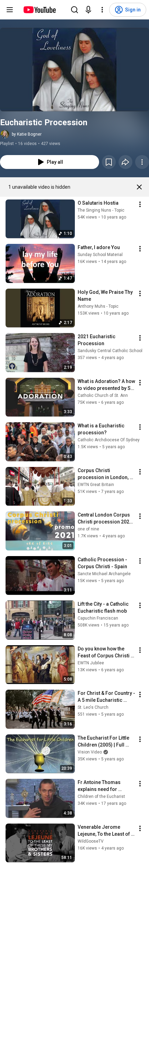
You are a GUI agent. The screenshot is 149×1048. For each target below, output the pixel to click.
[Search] (74, 10)
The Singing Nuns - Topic (101, 210)
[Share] (125, 162)
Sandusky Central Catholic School (110, 350)
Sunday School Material (100, 254)
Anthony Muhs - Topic (98, 306)
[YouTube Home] (39, 9)
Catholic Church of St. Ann (103, 395)
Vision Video (90, 752)
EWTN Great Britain (96, 484)
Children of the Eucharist (101, 796)
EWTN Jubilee (91, 663)
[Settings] (102, 10)
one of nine (88, 529)
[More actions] (142, 162)
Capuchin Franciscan (98, 618)
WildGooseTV (91, 841)
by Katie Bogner (27, 134)
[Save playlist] (109, 162)
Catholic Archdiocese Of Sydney (109, 439)
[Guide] (10, 10)
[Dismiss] (139, 187)
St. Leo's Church (93, 707)
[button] (74, 69)
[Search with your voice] (88, 10)
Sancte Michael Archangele (104, 573)
